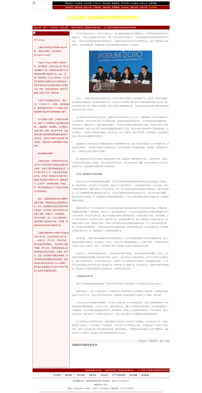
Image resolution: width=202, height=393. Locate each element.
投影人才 (143, 3)
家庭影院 (115, 3)
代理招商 (97, 7)
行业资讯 (78, 3)
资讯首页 (69, 7)
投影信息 (78, 7)
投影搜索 (153, 3)
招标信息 (106, 7)
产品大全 (97, 3)
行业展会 (134, 3)
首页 (45, 27)
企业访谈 (64, 27)
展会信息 (134, 7)
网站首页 (69, 3)
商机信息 (106, 3)
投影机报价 (97, 381)
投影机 (89, 381)
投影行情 (143, 7)
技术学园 (125, 3)
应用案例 (115, 7)
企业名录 (88, 3)
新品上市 (88, 7)
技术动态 (125, 7)
